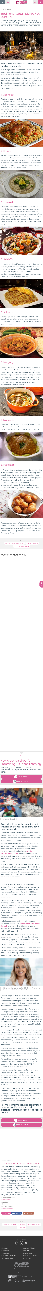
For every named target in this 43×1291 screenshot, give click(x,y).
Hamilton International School (17, 852)
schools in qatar (34, 1224)
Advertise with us (29, 1248)
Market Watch (27, 1253)
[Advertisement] (21, 652)
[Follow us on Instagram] (26, 1243)
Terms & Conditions (8, 1258)
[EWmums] (14, 1276)
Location (4, 1202)
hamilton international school (14, 1224)
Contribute (26, 1251)
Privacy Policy (27, 1258)
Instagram (29, 1213)
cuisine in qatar (32, 543)
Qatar (2, 9)
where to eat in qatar (21, 546)
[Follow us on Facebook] (17, 1243)
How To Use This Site (30, 1255)
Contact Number (8, 1198)
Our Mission (5, 1251)
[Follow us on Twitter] (21, 1243)
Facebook (17, 1213)
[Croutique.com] (29, 1281)
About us (5, 1248)
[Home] (21, 2)
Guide (9, 9)
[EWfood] (14, 1281)
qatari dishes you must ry (14, 543)
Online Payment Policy (9, 1255)
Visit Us (7, 1213)
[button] (2, 2)
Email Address (7, 1206)
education (21, 1227)
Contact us (5, 1253)
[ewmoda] (29, 1276)
